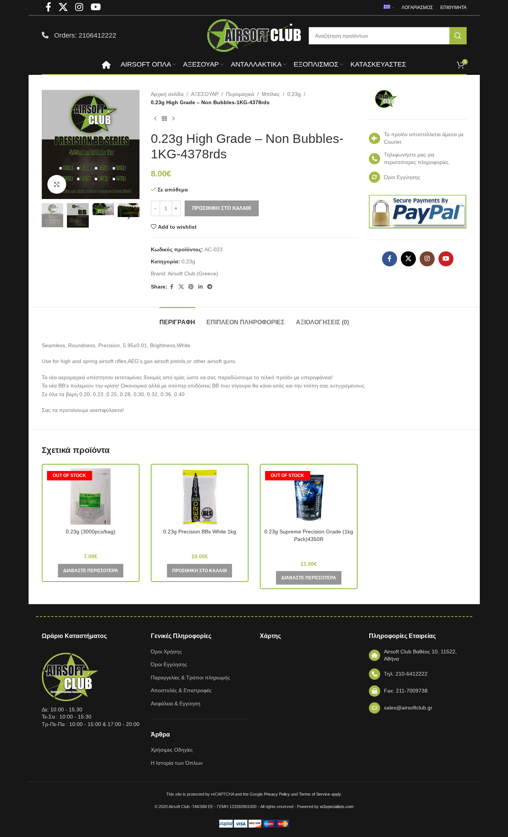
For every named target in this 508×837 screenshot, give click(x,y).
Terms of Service (314, 794)
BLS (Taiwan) (199, 542)
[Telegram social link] (210, 287)
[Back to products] (164, 118)
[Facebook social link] (171, 287)
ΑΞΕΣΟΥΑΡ (204, 94)
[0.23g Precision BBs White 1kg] (199, 496)
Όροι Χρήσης (166, 652)
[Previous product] (155, 118)
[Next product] (173, 118)
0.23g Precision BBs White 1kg (199, 532)
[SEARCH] (458, 35)
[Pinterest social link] (191, 287)
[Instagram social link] (427, 258)
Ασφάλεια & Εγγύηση (175, 703)
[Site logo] (254, 35)
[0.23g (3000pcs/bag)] (90, 496)
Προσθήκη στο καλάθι (221, 208)
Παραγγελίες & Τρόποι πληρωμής (190, 677)
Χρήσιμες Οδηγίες (172, 750)
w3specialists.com (336, 806)
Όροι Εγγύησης (169, 664)
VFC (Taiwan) (309, 550)
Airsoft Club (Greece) (193, 273)
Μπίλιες (271, 94)
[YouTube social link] (445, 258)
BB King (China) (90, 542)
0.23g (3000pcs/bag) (90, 532)
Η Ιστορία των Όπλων (177, 763)
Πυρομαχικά (240, 94)
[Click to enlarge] (56, 184)
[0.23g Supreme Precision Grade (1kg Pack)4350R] (308, 496)
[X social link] (181, 287)
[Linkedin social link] (200, 287)
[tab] (177, 318)
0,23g (294, 94)
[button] (51, 215)
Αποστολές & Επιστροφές (181, 690)
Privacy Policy (277, 794)
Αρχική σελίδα (167, 94)
